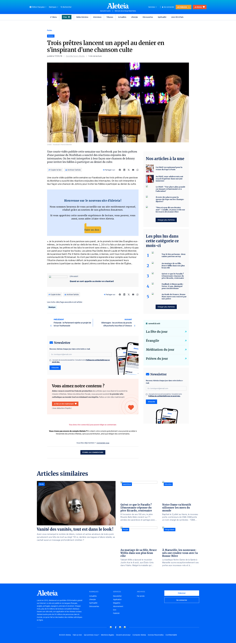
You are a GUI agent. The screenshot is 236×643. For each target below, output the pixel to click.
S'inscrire (55, 367)
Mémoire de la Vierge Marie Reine (125, 11)
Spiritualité (162, 17)
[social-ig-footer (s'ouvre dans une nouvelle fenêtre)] (125, 627)
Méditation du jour (160, 350)
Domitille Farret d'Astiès (75, 56)
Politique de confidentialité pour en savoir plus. (164, 396)
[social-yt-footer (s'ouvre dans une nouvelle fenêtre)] (111, 627)
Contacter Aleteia (139, 635)
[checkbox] (50, 360)
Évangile (152, 341)
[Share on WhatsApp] (138, 170)
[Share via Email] (133, 170)
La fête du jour (157, 332)
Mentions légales (107, 635)
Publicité (116, 613)
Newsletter (117, 596)
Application (117, 599)
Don (114, 610)
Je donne (198, 7)
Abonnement (118, 606)
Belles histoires (82, 17)
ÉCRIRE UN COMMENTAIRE (92, 452)
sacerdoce (127, 484)
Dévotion (168, 484)
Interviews (97, 17)
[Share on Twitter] (129, 170)
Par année (141, 596)
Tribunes (109, 17)
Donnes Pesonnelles (156, 635)
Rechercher (67, 7)
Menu (54, 17)
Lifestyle (134, 17)
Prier (65, 17)
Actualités (122, 17)
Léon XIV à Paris (177, 17)
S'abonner (182, 593)
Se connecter (169, 7)
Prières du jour (157, 359)
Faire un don (91, 229)
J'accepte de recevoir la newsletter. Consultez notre (81, 361)
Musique (52, 307)
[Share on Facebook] (120, 170)
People (125, 529)
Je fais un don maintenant (64, 404)
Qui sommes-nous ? (91, 635)
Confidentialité (171, 635)
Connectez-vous (103, 443)
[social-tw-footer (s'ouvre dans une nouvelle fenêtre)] (120, 627)
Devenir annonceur (123, 635)
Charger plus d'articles (166, 220)
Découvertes (148, 17)
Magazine (116, 603)
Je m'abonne (182, 7)
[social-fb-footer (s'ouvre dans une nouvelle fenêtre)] (116, 627)
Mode (41, 484)
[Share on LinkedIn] (124, 170)
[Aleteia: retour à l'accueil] (118, 5)
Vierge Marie (169, 529)
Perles (49, 30)
